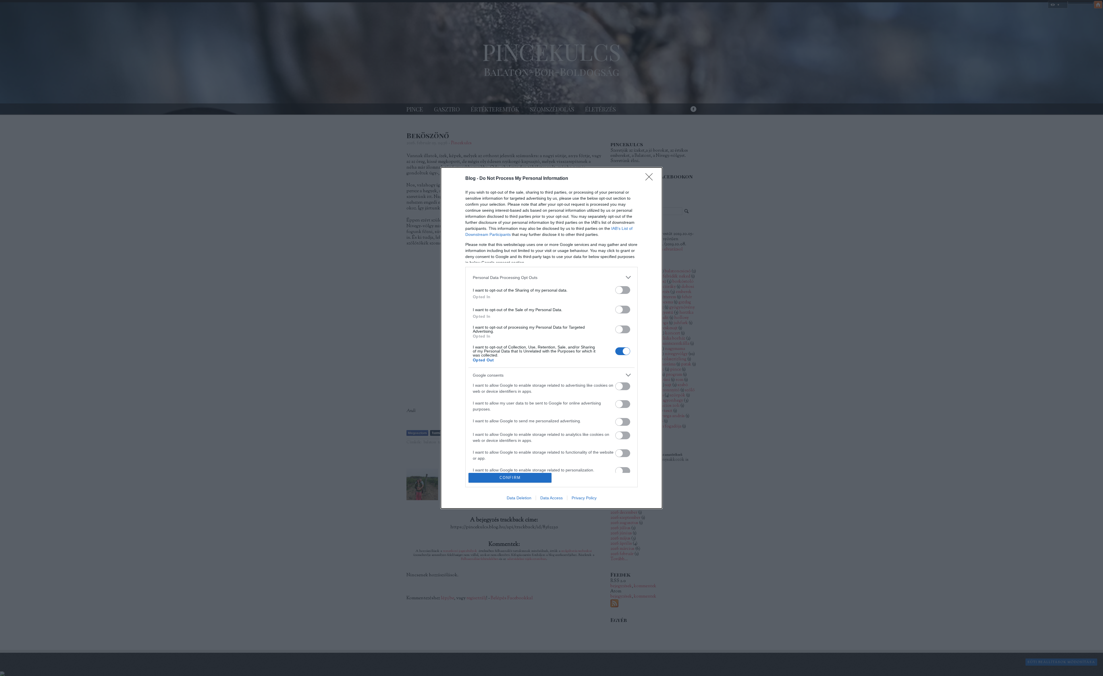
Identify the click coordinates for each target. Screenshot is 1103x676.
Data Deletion (519, 498)
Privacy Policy (584, 498)
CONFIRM (510, 477)
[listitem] (551, 277)
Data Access (551, 498)
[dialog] (551, 338)
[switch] (622, 290)
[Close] (650, 178)
